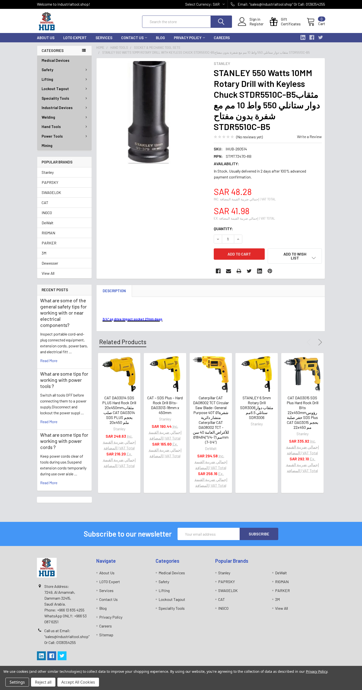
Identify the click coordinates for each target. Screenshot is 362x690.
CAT (45, 202)
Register (256, 24)
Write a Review (309, 136)
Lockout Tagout (55, 88)
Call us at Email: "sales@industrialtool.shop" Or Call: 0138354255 (66, 636)
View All (48, 273)
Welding (48, 117)
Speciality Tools (55, 98)
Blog (160, 37)
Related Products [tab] (122, 341)
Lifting (47, 79)
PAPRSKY (50, 182)
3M (44, 253)
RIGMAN (48, 232)
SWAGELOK (51, 192)
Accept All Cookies (78, 682)
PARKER (49, 243)
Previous (309, 342)
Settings (17, 682)
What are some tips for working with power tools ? (64, 380)
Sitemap (106, 634)
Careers (222, 37)
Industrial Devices (57, 107)
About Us (45, 37)
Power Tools (52, 136)
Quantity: (223, 228)
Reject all (43, 682)
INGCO (47, 212)
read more (48, 360)
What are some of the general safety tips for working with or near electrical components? (63, 312)
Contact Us (132, 37)
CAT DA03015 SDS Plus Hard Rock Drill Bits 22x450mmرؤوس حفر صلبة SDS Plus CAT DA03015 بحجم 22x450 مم (302, 412)
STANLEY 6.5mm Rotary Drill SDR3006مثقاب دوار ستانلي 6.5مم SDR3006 (256, 407)
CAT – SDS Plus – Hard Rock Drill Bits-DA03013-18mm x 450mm (165, 405)
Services (104, 37)
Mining (47, 145)
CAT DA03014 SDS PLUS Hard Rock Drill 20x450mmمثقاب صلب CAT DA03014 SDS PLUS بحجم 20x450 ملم (119, 410)
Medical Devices (55, 60)
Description (114, 291)
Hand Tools (51, 126)
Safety (47, 69)
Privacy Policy (187, 37)
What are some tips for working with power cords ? (64, 441)
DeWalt (47, 222)
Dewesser (50, 263)
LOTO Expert (75, 37)
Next (319, 342)
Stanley (48, 172)
